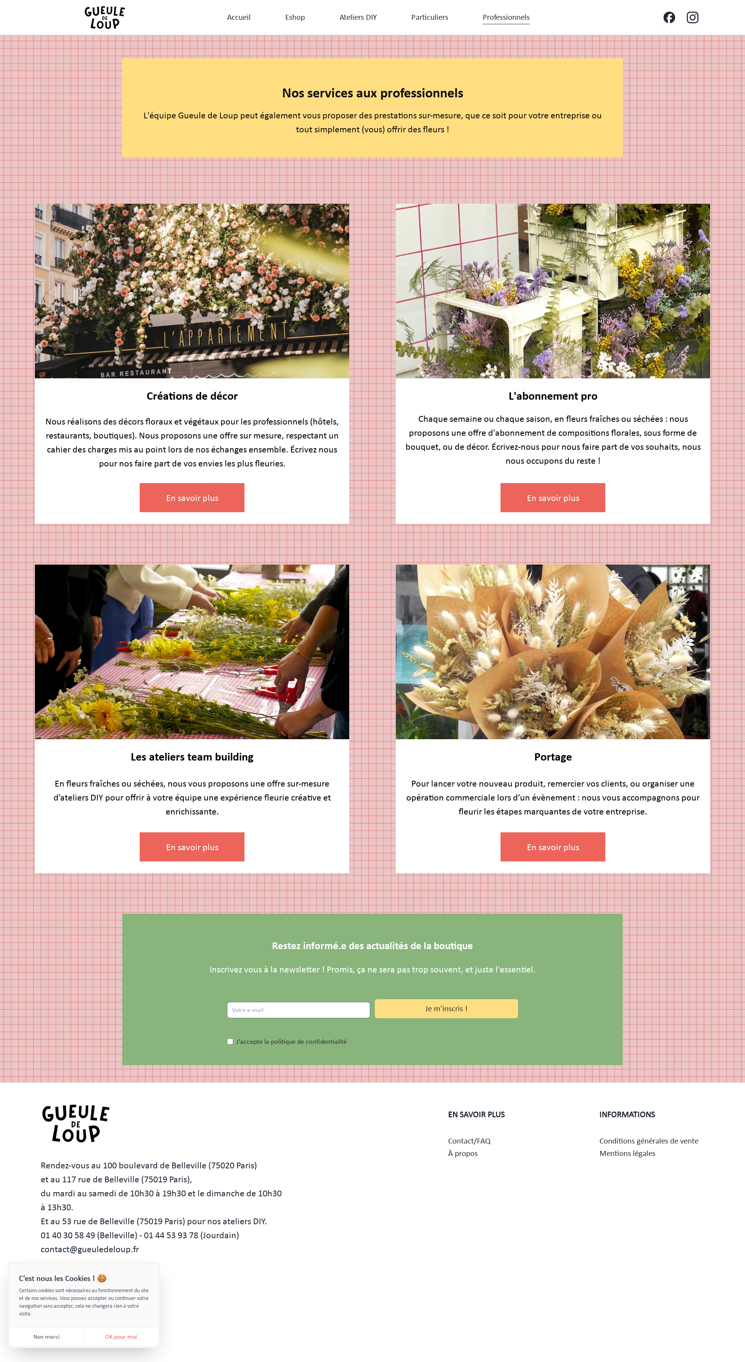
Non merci (46, 1336)
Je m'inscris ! (446, 1008)
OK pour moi (121, 1336)
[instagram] (692, 17)
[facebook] (669, 17)
